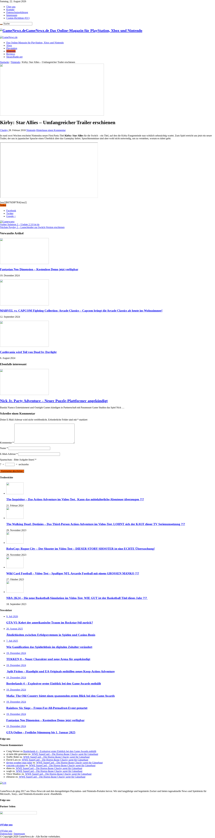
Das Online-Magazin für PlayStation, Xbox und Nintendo (35, 42)
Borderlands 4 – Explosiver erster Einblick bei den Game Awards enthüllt (59, 751)
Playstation (11, 48)
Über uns (10, 6)
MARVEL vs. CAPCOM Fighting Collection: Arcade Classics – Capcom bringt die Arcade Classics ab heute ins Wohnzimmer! (81, 310)
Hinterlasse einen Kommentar (51, 130)
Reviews (10, 54)
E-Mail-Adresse (9, 454)
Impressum (11, 15)
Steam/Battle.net (14, 56)
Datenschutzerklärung (17, 12)
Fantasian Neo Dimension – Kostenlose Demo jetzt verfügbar (39, 269)
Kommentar (7, 442)
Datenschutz (6, 833)
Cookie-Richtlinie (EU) (18, 18)
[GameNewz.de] (8, 37)
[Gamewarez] (7, 221)
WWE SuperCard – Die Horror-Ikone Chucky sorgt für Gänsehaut (64, 754)
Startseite (4, 62)
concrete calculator (15, 765)
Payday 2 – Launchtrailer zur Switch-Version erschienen (32, 227)
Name (4, 448)
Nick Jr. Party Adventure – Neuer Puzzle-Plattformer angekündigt (54, 401)
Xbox (9, 45)
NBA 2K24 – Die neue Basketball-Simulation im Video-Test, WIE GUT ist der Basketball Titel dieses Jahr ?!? (77, 598)
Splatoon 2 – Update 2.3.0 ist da (19, 224)
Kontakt (10, 9)
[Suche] (1, 24)
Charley (4, 130)
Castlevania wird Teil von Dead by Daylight (28, 352)
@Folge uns (6, 824)
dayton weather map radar (19, 762)
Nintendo (11, 51)
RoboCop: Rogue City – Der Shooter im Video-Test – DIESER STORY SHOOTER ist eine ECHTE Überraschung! (80, 548)
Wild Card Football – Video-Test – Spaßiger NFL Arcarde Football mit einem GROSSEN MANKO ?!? (72, 573)
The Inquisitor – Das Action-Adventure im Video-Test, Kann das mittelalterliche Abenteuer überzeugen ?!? (75, 499)
